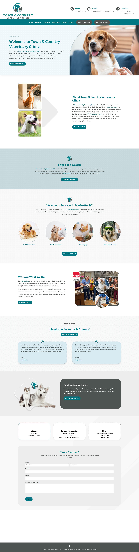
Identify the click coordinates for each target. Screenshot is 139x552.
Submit (29, 499)
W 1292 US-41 (126, 11)
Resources (55, 22)
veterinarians (25, 281)
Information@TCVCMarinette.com (103, 11)
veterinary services (73, 209)
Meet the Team (24, 302)
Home (31, 22)
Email (27, 469)
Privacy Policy (77, 549)
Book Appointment (84, 22)
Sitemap (95, 549)
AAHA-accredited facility (95, 114)
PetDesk (71, 549)
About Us (38, 22)
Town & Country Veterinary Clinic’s (46, 169)
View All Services (68, 254)
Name (27, 462)
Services (47, 22)
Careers (64, 22)
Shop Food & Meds (102, 22)
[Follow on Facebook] (69, 545)
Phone (27, 475)
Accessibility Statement (86, 549)
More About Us (78, 127)
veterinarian (67, 173)
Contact (71, 22)
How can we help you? (32, 482)
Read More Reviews (68, 334)
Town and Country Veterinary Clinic (29, 51)
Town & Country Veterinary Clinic (84, 105)
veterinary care (112, 107)
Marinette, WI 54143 (128, 13)
